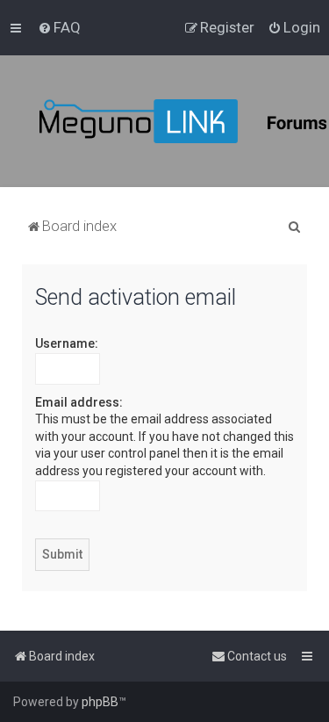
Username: (66, 343)
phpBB (100, 702)
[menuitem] (59, 27)
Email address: (79, 402)
